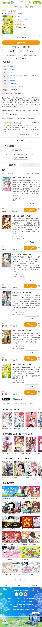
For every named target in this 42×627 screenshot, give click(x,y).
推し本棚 (12, 51)
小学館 (12, 69)
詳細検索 (35, 585)
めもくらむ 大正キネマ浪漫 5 (21, 331)
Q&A (24, 598)
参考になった (26, 134)
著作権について (25, 607)
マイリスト (32, 51)
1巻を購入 (21, 43)
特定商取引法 (16, 607)
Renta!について (12, 598)
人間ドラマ (27, 75)
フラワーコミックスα (16, 87)
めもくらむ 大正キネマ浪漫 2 (21, 216)
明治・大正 (13, 77)
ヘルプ (19, 598)
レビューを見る (20, 141)
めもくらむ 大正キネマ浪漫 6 (21, 365)
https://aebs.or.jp (14, 624)
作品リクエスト (11, 601)
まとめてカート (34, 173)
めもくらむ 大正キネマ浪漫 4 (21, 292)
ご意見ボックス (21, 601)
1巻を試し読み (21, 37)
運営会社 (31, 609)
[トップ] (6, 3)
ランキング (21, 585)
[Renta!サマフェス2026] (12, 2)
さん (18, 123)
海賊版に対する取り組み (21, 609)
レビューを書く (22, 27)
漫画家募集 (11, 609)
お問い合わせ (30, 598)
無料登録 (37, 3)
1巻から (4, 174)
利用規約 (19, 604)
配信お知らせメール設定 (30, 55)
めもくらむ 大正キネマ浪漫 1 (21, 178)
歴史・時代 (19, 75)
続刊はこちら (20, 58)
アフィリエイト (11, 604)
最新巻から (11, 174)
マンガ (12, 72)
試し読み (32, 204)
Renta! (3, 404)
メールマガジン (30, 601)
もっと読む (15, 233)
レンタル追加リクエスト (11, 55)
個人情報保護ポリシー (28, 604)
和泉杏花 (27, 477)
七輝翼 (15, 477)
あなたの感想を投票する (20, 158)
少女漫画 (24, 19)
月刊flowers (13, 83)
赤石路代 (17, 17)
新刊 (7, 585)
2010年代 (12, 80)
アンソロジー (5, 477)
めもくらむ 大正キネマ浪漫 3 (21, 254)
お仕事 (34, 75)
